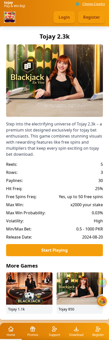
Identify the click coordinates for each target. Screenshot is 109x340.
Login (64, 17)
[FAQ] (102, 282)
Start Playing (54, 250)
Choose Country (93, 4)
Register (91, 17)
